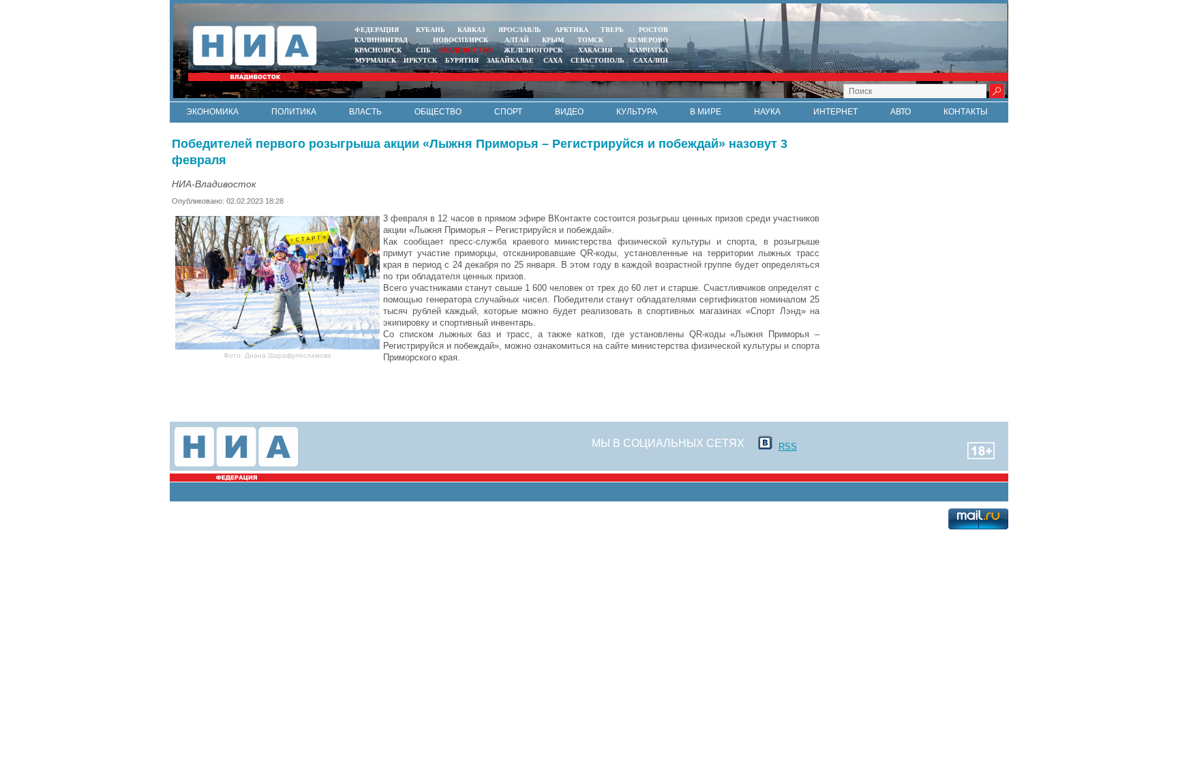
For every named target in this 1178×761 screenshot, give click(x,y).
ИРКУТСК (420, 60)
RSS (788, 446)
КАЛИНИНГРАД (381, 40)
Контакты (965, 112)
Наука (767, 112)
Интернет (835, 112)
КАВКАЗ (471, 29)
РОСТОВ (653, 29)
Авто (900, 112)
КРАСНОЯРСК (378, 50)
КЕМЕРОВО (648, 40)
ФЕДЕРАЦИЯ (376, 29)
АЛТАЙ (516, 40)
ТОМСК (592, 40)
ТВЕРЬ (612, 29)
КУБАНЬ (430, 29)
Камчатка (647, 50)
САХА (552, 60)
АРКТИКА (571, 29)
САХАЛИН (650, 60)
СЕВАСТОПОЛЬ (597, 60)
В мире (705, 112)
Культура (636, 112)
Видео (569, 112)
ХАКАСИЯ (594, 50)
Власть (365, 112)
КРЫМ (553, 40)
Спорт (508, 112)
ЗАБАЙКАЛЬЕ (511, 60)
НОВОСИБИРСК (460, 40)
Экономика (212, 112)
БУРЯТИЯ (462, 60)
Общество (438, 112)
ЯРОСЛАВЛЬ (519, 29)
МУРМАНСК (375, 60)
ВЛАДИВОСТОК (465, 50)
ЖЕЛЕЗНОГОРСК (533, 50)
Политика (293, 112)
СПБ (423, 50)
